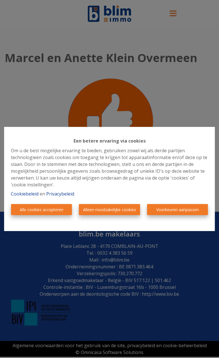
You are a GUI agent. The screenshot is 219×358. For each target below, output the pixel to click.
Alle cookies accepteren (41, 209)
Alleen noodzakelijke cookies (109, 209)
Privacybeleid (60, 194)
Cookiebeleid (24, 194)
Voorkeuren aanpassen (177, 209)
